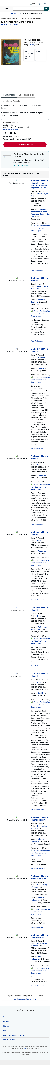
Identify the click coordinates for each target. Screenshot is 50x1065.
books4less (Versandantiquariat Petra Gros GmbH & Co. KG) (40, 213)
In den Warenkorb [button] (25, 144)
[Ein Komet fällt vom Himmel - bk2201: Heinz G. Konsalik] (17, 817)
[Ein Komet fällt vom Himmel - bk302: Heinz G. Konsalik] (17, 935)
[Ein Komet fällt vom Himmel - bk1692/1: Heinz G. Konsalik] (17, 876)
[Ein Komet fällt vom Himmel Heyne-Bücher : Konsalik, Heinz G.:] (17, 180)
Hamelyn (41, 368)
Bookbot (41, 693)
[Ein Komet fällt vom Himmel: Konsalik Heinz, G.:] (17, 608)
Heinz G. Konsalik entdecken (24, 165)
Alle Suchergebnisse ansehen (25, 999)
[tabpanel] (24, 110)
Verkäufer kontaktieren (38, 270)
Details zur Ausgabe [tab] (11, 100)
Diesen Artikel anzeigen (11, 129)
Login (39, 4)
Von (29, 55)
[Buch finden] (46, 9)
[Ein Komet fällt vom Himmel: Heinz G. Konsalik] (17, 349)
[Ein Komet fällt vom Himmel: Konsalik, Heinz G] (17, 278)
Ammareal (42, 475)
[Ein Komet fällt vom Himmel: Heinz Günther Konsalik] (17, 674)
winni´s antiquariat (37, 840)
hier (25, 1048)
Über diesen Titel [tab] (26, 94)
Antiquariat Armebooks (39, 628)
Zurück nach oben (25, 1010)
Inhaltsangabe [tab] (9, 94)
